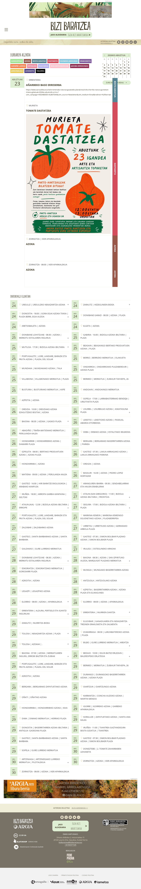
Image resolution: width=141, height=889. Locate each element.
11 (108, 68)
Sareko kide (32, 842)
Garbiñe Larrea (18, 66)
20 (116, 71)
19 (112, 71)
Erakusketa (85, 61)
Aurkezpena (16, 61)
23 (129, 71)
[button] (44, 304)
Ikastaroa (43, 66)
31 (104, 76)
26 (112, 74)
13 (116, 68)
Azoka (27, 61)
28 (120, 74)
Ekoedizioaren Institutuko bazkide (31, 847)
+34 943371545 (70, 845)
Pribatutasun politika (70, 875)
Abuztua (120, 55)
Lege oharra (53, 875)
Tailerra (40, 71)
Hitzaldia (32, 66)
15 (125, 68)
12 (112, 68)
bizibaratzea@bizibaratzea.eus (70, 842)
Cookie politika (88, 875)
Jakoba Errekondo (79, 66)
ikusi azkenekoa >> (107, 43)
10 (104, 68)
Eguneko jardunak (69, 61)
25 (108, 74)
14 (120, 68)
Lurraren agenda (20, 54)
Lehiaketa (29, 71)
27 (116, 74)
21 (120, 71)
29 (125, 74)
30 (129, 74)
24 (104, 74)
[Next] (129, 55)
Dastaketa (53, 61)
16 (129, 68)
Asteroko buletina (108, 41)
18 (108, 71)
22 (125, 71)
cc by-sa (22, 835)
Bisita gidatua (39, 61)
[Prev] (105, 55)
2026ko (111, 55)
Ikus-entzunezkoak (59, 66)
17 (104, 71)
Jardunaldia (17, 71)
